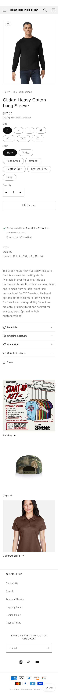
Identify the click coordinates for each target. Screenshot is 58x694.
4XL (38, 138)
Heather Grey (14, 169)
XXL (9, 138)
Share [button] (10, 362)
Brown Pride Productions (25, 689)
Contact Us (12, 583)
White (25, 152)
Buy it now (29, 216)
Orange (33, 160)
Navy (9, 177)
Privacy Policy (13, 622)
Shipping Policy (14, 607)
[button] (5, 10)
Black (10, 152)
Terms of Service (15, 599)
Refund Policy (13, 615)
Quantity (7, 185)
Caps (6, 495)
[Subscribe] (48, 648)
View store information (19, 237)
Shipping (6, 118)
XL (41, 130)
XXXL (23, 138)
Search (10, 591)
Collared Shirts (12, 555)
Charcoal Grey (39, 169)
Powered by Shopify (41, 689)
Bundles (7, 435)
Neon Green (13, 160)
